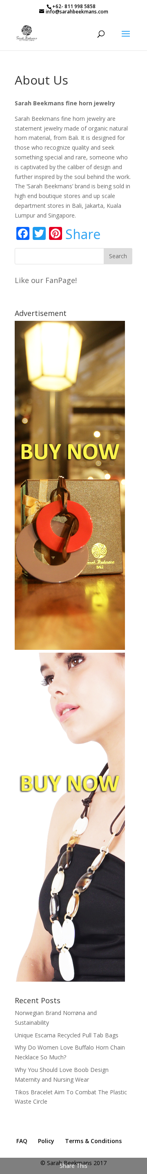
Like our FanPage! (46, 280)
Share (82, 234)
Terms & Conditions (93, 1141)
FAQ (21, 1141)
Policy (46, 1141)
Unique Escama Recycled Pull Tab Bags (66, 1035)
